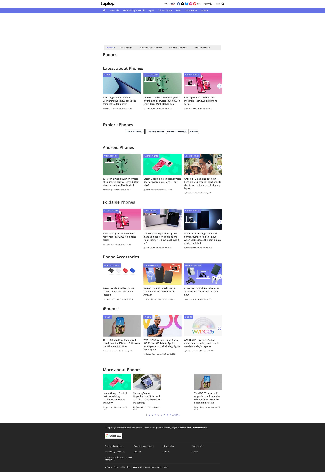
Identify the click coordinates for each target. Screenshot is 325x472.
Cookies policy (197, 446)
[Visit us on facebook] (178, 3)
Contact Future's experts (144, 446)
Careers (194, 451)
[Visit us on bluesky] (186, 3)
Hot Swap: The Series (178, 47)
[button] (219, 4)
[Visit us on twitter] (182, 3)
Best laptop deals (202, 47)
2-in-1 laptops (126, 47)
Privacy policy (168, 446)
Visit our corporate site (197, 427)
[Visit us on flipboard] (194, 3)
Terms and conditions (114, 446)
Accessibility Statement (114, 451)
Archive (165, 451)
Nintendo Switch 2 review (151, 47)
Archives (176, 415)
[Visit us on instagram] (190, 3)
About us (137, 451)
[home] (104, 10)
